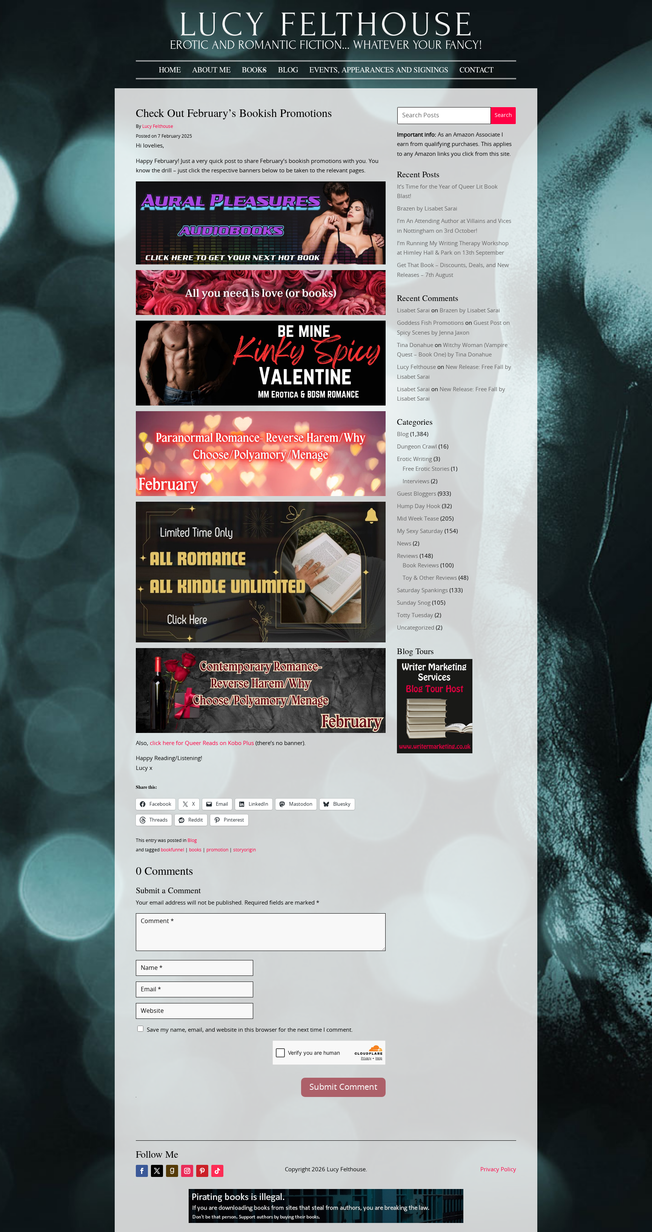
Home (170, 70)
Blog (288, 70)
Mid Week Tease (418, 519)
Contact (477, 70)
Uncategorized (415, 628)
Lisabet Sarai (413, 310)
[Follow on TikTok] (217, 1171)
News (404, 544)
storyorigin (244, 850)
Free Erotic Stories (426, 469)
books (195, 850)
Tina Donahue (415, 345)
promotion (217, 850)
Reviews (407, 556)
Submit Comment (343, 1087)
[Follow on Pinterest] (202, 1171)
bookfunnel (172, 850)
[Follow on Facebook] (142, 1171)
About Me (211, 70)
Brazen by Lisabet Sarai (427, 209)
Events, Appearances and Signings (378, 70)
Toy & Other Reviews (430, 578)
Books (254, 70)
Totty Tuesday (415, 615)
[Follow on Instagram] (187, 1171)
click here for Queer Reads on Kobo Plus (202, 743)
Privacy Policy (498, 1169)
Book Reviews (421, 565)
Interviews (416, 481)
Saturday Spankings (422, 590)
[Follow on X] (157, 1171)
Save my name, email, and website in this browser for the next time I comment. (250, 1030)
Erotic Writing (414, 459)
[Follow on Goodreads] (172, 1171)
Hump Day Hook (418, 506)
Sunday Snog (414, 603)
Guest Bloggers (416, 494)
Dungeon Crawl (417, 447)
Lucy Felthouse (157, 126)
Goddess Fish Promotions (430, 323)
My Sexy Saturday (420, 531)
